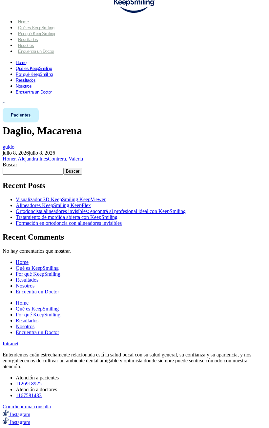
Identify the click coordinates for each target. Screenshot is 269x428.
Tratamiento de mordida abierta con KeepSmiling (66, 217)
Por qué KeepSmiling (36, 33)
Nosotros (26, 45)
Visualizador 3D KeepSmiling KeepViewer (61, 199)
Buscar (10, 164)
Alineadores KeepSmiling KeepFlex (53, 205)
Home (23, 21)
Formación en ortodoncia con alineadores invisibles (69, 223)
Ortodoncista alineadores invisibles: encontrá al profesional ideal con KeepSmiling (101, 211)
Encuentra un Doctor (36, 51)
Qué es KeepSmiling (36, 27)
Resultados (28, 39)
